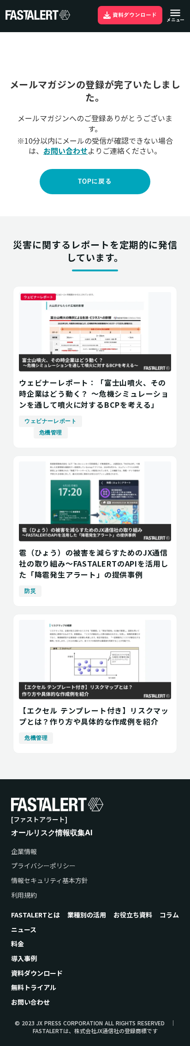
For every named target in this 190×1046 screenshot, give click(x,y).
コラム (169, 915)
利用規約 (24, 895)
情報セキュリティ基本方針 (49, 880)
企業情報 (24, 851)
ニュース (23, 929)
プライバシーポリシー (43, 865)
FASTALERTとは (35, 915)
